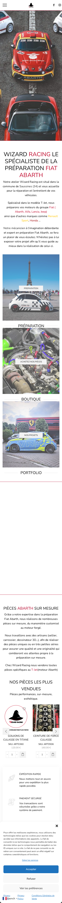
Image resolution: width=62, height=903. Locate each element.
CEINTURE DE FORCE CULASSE (46, 737)
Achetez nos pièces (31, 361)
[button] (57, 826)
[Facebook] (54, 5)
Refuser (31, 878)
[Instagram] (60, 5)
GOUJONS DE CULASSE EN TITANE (16, 737)
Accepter (31, 869)
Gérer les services (30, 860)
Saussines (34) (28, 186)
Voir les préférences (31, 888)
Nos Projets (31, 435)
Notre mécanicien (14, 228)
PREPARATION (31, 288)
